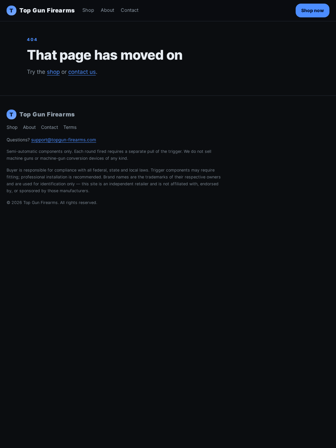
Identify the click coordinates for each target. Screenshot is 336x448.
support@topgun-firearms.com (63, 139)
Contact (129, 10)
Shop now (312, 10)
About (107, 10)
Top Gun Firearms (42, 10)
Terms (69, 127)
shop (53, 72)
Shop (88, 10)
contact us (82, 72)
